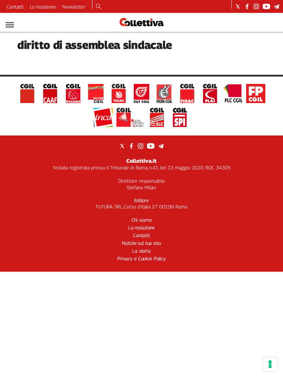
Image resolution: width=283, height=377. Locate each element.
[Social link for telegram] (276, 6)
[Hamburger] (10, 25)
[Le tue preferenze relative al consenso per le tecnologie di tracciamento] (270, 364)
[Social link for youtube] (266, 6)
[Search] (98, 7)
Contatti (15, 7)
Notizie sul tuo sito (141, 243)
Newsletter (73, 7)
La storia (141, 251)
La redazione (43, 7)
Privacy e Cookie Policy (141, 258)
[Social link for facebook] (247, 6)
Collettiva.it (141, 161)
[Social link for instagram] (256, 6)
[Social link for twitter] (238, 6)
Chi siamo (142, 220)
